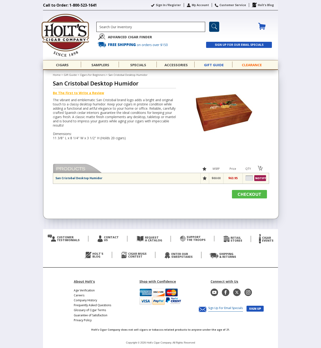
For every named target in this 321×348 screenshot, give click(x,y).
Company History (85, 300)
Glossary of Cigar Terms (90, 310)
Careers (79, 295)
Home (57, 75)
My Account (200, 5)
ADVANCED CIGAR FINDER (130, 37)
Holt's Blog (266, 5)
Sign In (161, 5)
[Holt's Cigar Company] (69, 35)
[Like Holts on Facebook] (225, 292)
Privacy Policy (83, 320)
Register (174, 5)
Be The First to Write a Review (78, 93)
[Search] (214, 27)
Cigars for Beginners (92, 75)
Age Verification (84, 290)
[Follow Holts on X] (237, 292)
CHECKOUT (249, 194)
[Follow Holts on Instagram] (248, 292)
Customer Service (232, 5)
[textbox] (150, 27)
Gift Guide (70, 75)
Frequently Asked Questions (92, 305)
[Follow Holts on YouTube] (214, 292)
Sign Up (255, 309)
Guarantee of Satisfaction (90, 315)
